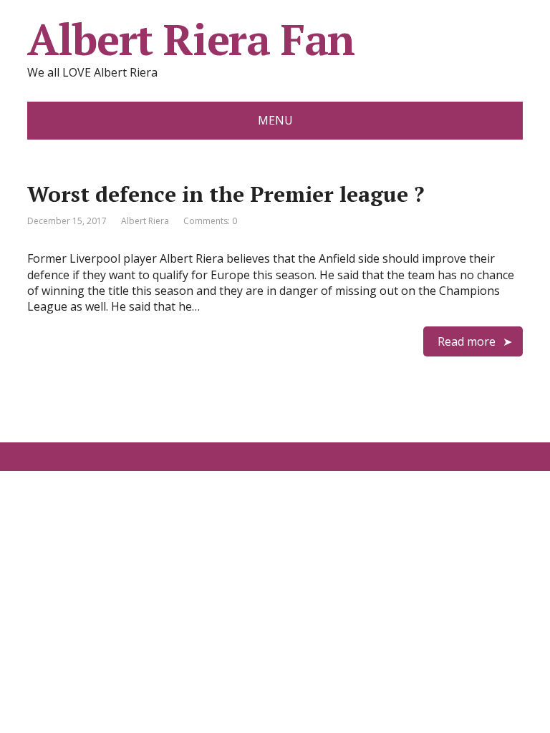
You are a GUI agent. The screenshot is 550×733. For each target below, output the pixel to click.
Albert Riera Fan (190, 39)
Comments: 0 (210, 221)
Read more (467, 341)
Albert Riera (145, 221)
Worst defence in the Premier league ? (225, 194)
